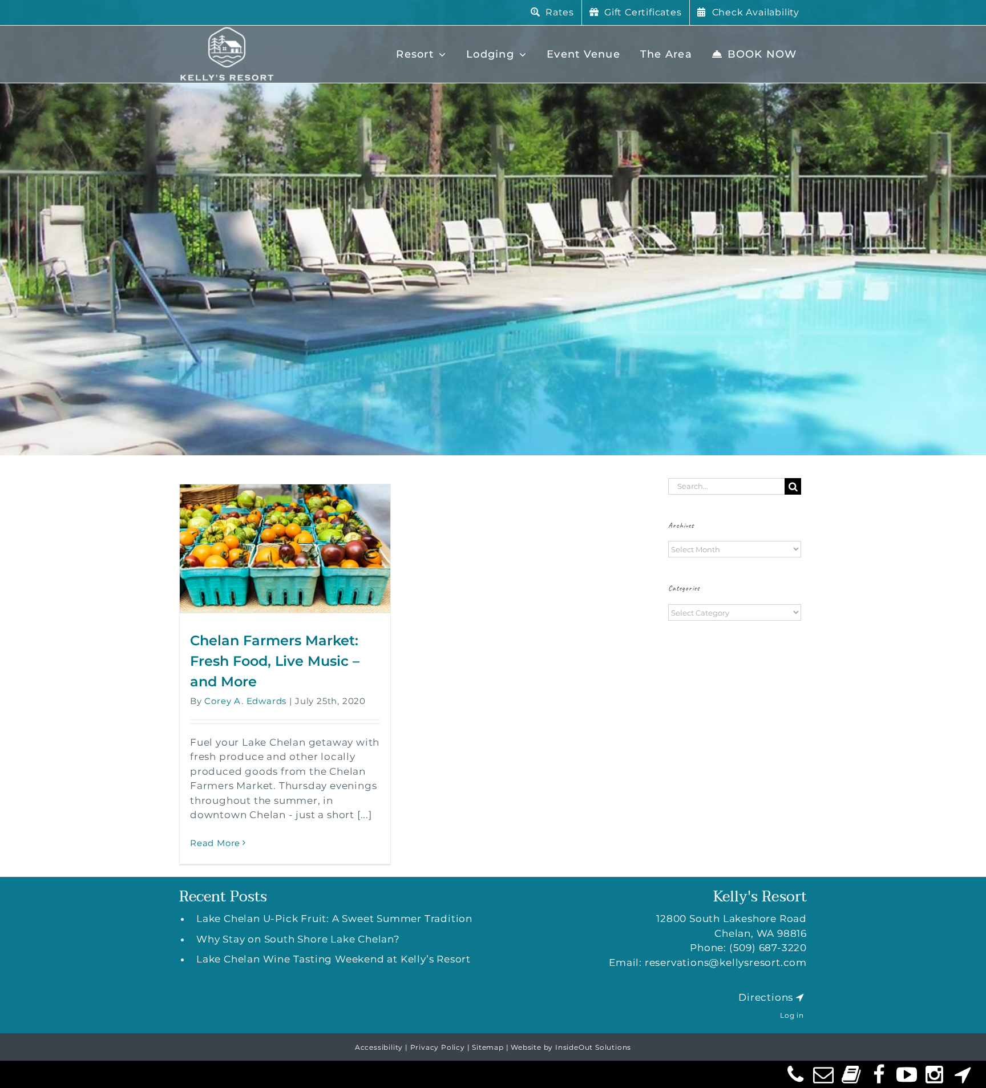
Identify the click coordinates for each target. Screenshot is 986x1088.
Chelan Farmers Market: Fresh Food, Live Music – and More (274, 661)
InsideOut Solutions (593, 1047)
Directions (765, 997)
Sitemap (488, 1047)
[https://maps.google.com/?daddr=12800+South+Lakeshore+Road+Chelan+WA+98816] (800, 997)
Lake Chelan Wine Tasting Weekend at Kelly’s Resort (333, 959)
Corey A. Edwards (245, 700)
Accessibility (379, 1047)
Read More (215, 843)
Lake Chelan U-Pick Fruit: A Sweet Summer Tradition (334, 918)
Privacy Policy (437, 1047)
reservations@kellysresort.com (726, 962)
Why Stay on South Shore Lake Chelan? (298, 939)
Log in (792, 1015)
